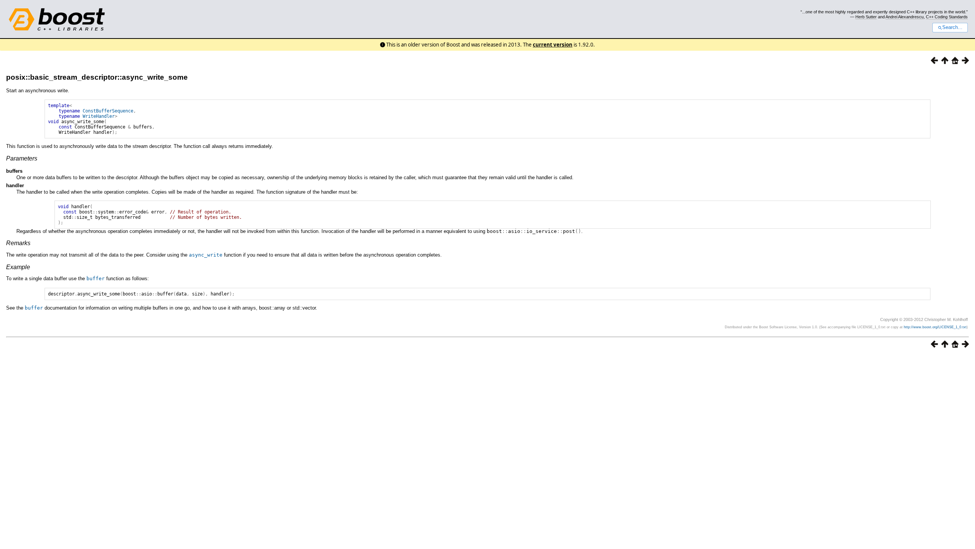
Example (18, 267)
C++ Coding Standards (947, 16)
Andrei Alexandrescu (904, 16)
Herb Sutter (866, 16)
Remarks (18, 243)
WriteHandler (99, 116)
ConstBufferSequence (108, 111)
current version (552, 44)
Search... (952, 27)
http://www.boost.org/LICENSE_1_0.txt (935, 327)
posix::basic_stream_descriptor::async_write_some (97, 77)
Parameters (21, 158)
